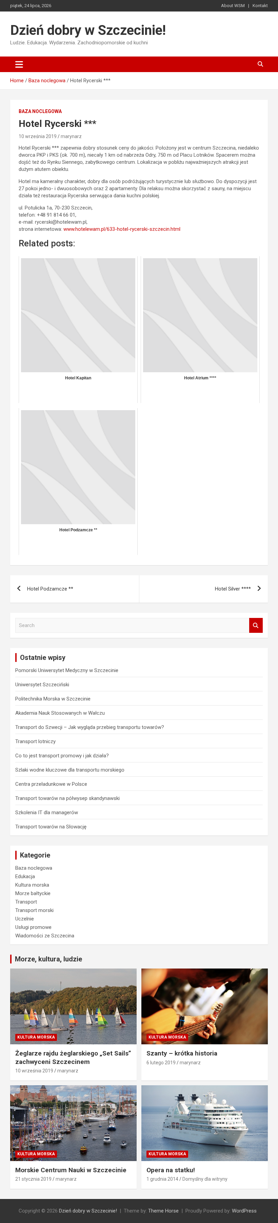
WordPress (244, 1211)
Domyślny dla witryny (204, 1179)
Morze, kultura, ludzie (48, 959)
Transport (26, 902)
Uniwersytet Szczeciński (42, 685)
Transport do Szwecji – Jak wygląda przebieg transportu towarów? (89, 727)
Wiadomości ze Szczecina (44, 936)
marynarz (71, 136)
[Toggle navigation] (19, 64)
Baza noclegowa (40, 111)
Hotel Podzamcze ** (50, 589)
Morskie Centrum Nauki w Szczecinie (70, 1170)
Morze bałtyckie (33, 893)
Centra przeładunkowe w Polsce (51, 784)
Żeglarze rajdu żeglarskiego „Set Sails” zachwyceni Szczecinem (73, 1057)
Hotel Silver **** (233, 589)
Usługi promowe (33, 927)
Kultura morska (32, 885)
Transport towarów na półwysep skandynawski (67, 798)
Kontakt (260, 5)
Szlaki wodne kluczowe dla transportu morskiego (69, 770)
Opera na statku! (170, 1170)
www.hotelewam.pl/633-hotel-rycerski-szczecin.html (121, 229)
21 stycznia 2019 (33, 1179)
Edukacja (25, 876)
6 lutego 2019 (161, 1062)
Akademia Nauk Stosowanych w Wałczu (60, 713)
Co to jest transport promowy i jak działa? (62, 756)
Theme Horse (163, 1211)
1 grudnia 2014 (162, 1179)
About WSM (233, 5)
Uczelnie (24, 919)
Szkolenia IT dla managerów (46, 812)
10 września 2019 (38, 136)
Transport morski (34, 910)
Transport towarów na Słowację (50, 827)
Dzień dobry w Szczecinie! (88, 30)
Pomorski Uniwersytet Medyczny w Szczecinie (66, 670)
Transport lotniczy (35, 741)
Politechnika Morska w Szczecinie (53, 699)
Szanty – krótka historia (181, 1053)
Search (256, 625)
